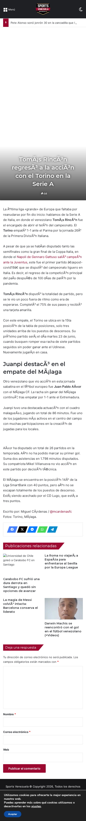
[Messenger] (31, 529)
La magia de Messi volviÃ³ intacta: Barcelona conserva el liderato (20, 606)
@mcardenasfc (61, 511)
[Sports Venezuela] (42, 9)
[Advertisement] (43, 72)
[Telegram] (51, 529)
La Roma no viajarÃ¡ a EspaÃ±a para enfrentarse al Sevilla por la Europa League (61, 561)
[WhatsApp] (41, 529)
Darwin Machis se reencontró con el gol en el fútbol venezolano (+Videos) (63, 629)
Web (6, 749)
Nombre (9, 714)
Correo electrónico (16, 732)
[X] (21, 529)
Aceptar (12, 814)
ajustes (36, 806)
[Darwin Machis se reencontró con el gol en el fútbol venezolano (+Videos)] (64, 608)
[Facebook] (11, 529)
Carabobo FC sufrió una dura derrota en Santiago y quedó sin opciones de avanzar (21, 585)
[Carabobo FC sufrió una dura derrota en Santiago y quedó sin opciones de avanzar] (22, 564)
